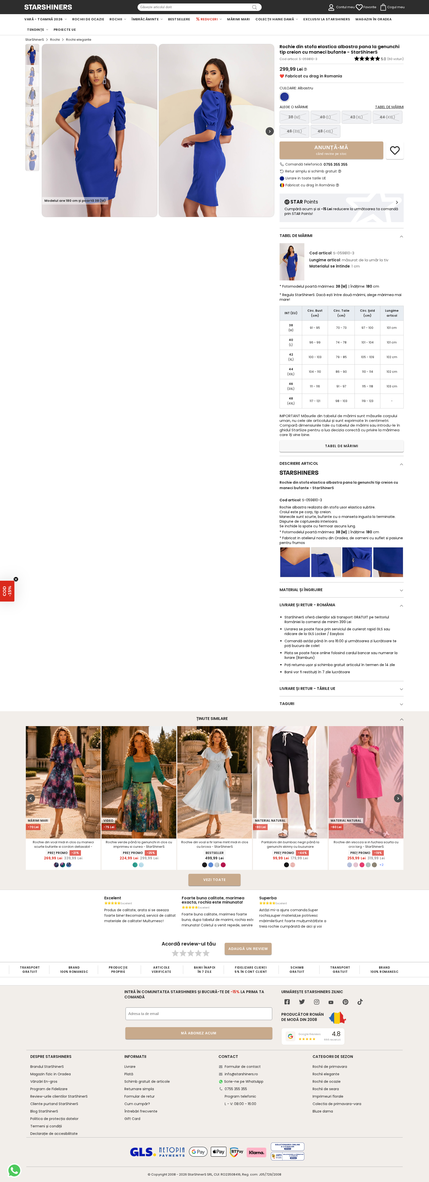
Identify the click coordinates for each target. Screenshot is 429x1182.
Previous (31, 798)
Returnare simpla (139, 1088)
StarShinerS (34, 39)
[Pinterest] (345, 1002)
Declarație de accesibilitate (54, 1133)
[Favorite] (359, 7)
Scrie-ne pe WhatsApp (243, 1081)
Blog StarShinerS (44, 1111)
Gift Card (132, 1118)
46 (294, 131)
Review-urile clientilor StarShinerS (59, 1096)
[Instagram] (316, 1002)
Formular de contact (243, 1066)
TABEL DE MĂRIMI (341, 445)
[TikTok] (360, 1002)
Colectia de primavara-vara (337, 1103)
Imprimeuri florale (328, 1096)
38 (294, 117)
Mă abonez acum (198, 1033)
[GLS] (143, 1156)
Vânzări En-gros (43, 1081)
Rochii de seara (326, 1088)
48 (325, 131)
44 (387, 117)
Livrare (130, 1066)
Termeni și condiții (46, 1126)
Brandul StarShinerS (47, 1066)
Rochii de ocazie (327, 1081)
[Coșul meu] (383, 7)
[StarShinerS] (299, 476)
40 (325, 117)
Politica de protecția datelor (54, 1118)
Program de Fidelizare (49, 1088)
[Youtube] (331, 1002)
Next (270, 131)
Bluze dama (323, 1111)
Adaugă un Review (248, 949)
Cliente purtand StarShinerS (54, 1103)
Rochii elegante (326, 1074)
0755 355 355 (335, 164)
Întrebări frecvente (140, 1111)
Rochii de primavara (330, 1066)
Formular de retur (139, 1096)
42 (356, 117)
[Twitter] (302, 1002)
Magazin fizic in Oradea (50, 1074)
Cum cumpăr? (137, 1103)
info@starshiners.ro (241, 1074)
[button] (7, 591)
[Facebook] (287, 1002)
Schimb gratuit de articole (147, 1081)
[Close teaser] (15, 579)
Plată (128, 1074)
